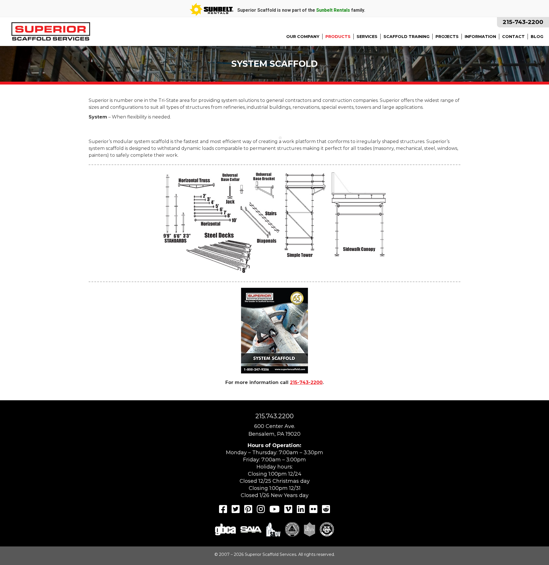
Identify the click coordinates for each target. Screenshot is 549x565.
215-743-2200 (523, 22)
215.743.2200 (274, 416)
